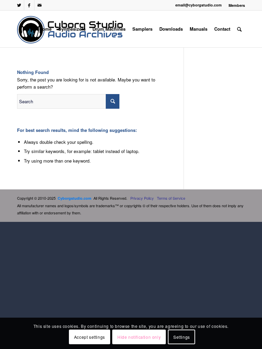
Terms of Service (171, 198)
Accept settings (89, 337)
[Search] (239, 29)
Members (237, 5)
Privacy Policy (142, 198)
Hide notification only (139, 337)
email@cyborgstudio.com (198, 4)
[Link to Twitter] (19, 5)
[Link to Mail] (39, 5)
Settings (181, 337)
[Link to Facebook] (29, 5)
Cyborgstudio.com (74, 198)
